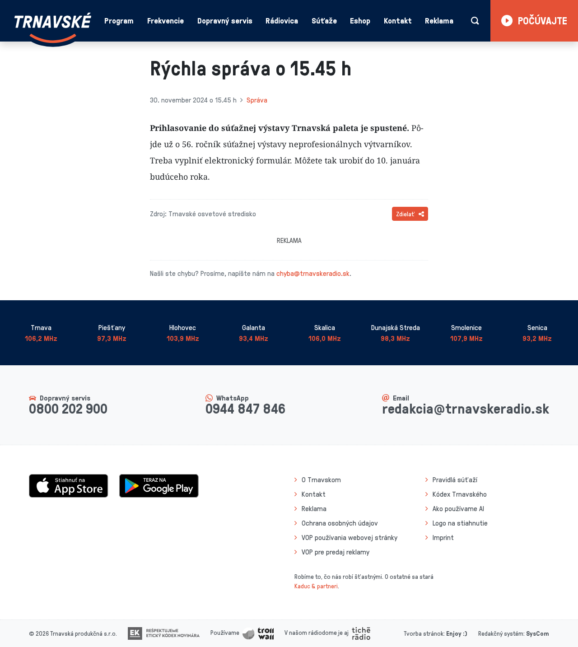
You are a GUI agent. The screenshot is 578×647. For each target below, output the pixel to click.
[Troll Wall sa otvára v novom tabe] (258, 632)
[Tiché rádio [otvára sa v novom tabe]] (361, 632)
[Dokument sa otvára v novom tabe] (164, 632)
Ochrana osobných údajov (340, 523)
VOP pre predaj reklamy (335, 552)
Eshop (360, 20)
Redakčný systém (500, 633)
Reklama (439, 20)
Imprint (443, 537)
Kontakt (398, 20)
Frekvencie (165, 20)
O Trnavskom (321, 479)
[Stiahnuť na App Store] (68, 485)
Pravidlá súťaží (455, 479)
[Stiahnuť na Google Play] (159, 485)
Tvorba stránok (423, 633)
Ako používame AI (458, 508)
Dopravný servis (224, 20)
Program (119, 20)
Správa (257, 100)
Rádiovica (282, 20)
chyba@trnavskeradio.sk (313, 273)
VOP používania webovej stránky (349, 537)
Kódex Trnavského (460, 494)
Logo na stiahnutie (460, 523)
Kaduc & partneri (316, 586)
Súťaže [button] (324, 20)
